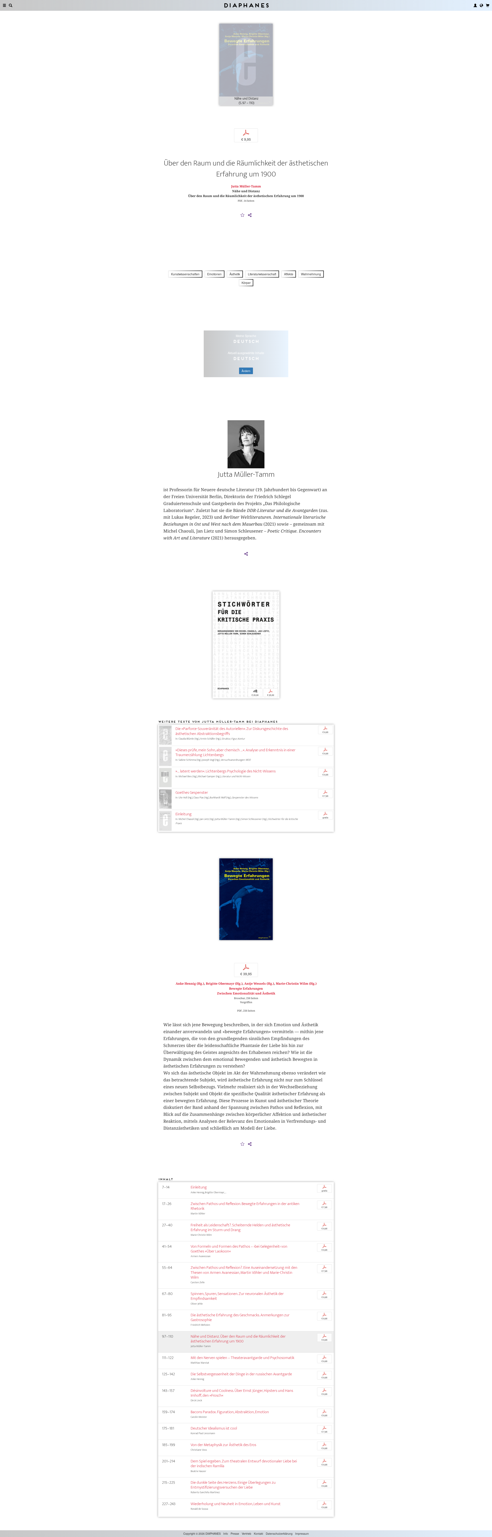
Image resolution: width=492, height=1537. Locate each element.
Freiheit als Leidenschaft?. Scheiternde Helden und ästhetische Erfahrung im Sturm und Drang (240, 1227)
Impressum (302, 1533)
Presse (235, 1533)
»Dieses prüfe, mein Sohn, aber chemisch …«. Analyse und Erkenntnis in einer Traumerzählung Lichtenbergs (235, 752)
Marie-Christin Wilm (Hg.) (296, 983)
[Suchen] (10, 5)
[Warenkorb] (487, 5)
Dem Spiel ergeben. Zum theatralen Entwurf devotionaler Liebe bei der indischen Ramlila (244, 1463)
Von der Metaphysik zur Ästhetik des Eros (223, 1444)
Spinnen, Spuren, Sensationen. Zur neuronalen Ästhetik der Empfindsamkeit (237, 1296)
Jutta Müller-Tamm (246, 186)
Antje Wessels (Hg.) (259, 983)
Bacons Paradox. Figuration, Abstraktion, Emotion (230, 1412)
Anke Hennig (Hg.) (190, 983)
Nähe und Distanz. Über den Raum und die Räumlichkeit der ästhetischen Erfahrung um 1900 (238, 1339)
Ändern (246, 371)
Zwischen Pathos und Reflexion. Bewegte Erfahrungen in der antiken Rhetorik (245, 1206)
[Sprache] (481, 5)
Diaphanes (246, 5)
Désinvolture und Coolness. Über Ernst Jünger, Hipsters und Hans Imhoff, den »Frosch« (242, 1393)
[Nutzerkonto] (475, 5)
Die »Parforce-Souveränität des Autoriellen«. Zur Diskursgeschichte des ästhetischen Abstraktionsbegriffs (231, 731)
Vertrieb (246, 1533)
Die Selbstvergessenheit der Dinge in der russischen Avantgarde (241, 1374)
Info (225, 1533)
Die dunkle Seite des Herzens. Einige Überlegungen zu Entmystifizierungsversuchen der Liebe (233, 1485)
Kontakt (258, 1533)
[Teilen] (250, 215)
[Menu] (4, 5)
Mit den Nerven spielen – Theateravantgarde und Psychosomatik (242, 1357)
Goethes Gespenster (191, 792)
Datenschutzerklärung (279, 1533)
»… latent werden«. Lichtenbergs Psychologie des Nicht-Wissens (225, 771)
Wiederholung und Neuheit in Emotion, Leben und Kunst (236, 1503)
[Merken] (242, 215)
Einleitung (183, 814)
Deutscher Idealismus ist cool (214, 1428)
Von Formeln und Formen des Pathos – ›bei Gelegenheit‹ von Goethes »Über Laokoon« (239, 1249)
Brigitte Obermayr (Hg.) (224, 983)
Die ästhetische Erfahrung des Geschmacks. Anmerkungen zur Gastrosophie (240, 1317)
